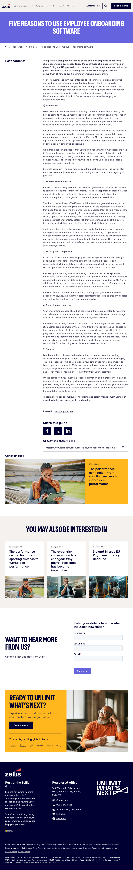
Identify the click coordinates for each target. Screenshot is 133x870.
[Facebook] (47, 431)
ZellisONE (15, 844)
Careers (58, 848)
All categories (62, 411)
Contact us (49, 848)
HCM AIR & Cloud (84, 844)
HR (71, 411)
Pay (38, 844)
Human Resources (28, 844)
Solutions (105, 844)
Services (97, 844)
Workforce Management (51, 844)
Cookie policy (11, 852)
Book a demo (121, 6)
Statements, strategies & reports (77, 848)
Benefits (72, 844)
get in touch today (80, 400)
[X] (58, 431)
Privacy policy (24, 852)
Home (7, 844)
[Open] (105, 6)
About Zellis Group (35, 848)
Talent (65, 844)
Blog (31, 46)
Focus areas (10, 848)
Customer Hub (92, 6)
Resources (18, 46)
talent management (104, 396)
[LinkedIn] (68, 431)
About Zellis (21, 848)
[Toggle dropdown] (33, 6)
